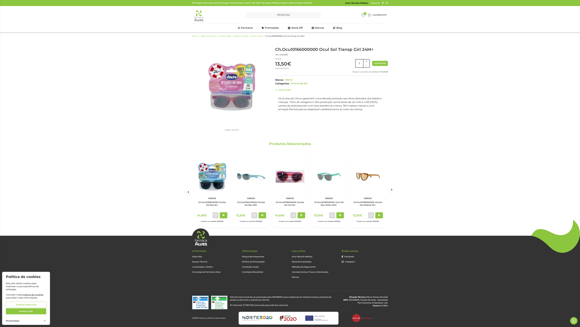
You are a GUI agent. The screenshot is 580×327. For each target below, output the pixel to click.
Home (194, 36)
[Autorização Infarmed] (219, 302)
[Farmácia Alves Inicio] (198, 14)
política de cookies (33, 294)
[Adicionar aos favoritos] (216, 215)
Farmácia (247, 27)
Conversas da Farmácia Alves (206, 272)
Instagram (350, 262)
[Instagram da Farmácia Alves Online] (387, 3)
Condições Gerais (250, 267)
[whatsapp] (574, 320)
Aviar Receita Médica (356, 3)
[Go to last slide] (188, 192)
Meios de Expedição (301, 262)
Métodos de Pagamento (304, 267)
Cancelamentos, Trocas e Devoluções (310, 272)
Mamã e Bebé (226, 36)
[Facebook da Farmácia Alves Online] (382, 3)
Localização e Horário (202, 267)
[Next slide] (391, 189)
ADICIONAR (380, 63)
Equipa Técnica (199, 262)
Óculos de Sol (257, 36)
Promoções (272, 27)
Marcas (319, 27)
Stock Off (297, 27)
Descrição (285, 89)
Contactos (375, 3)
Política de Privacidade (253, 262)
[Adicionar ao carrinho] (223, 215)
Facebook (349, 256)
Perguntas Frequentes (253, 256)
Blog (339, 27)
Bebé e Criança (241, 36)
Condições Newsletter (252, 272)
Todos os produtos (208, 36)
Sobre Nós (197, 256)
